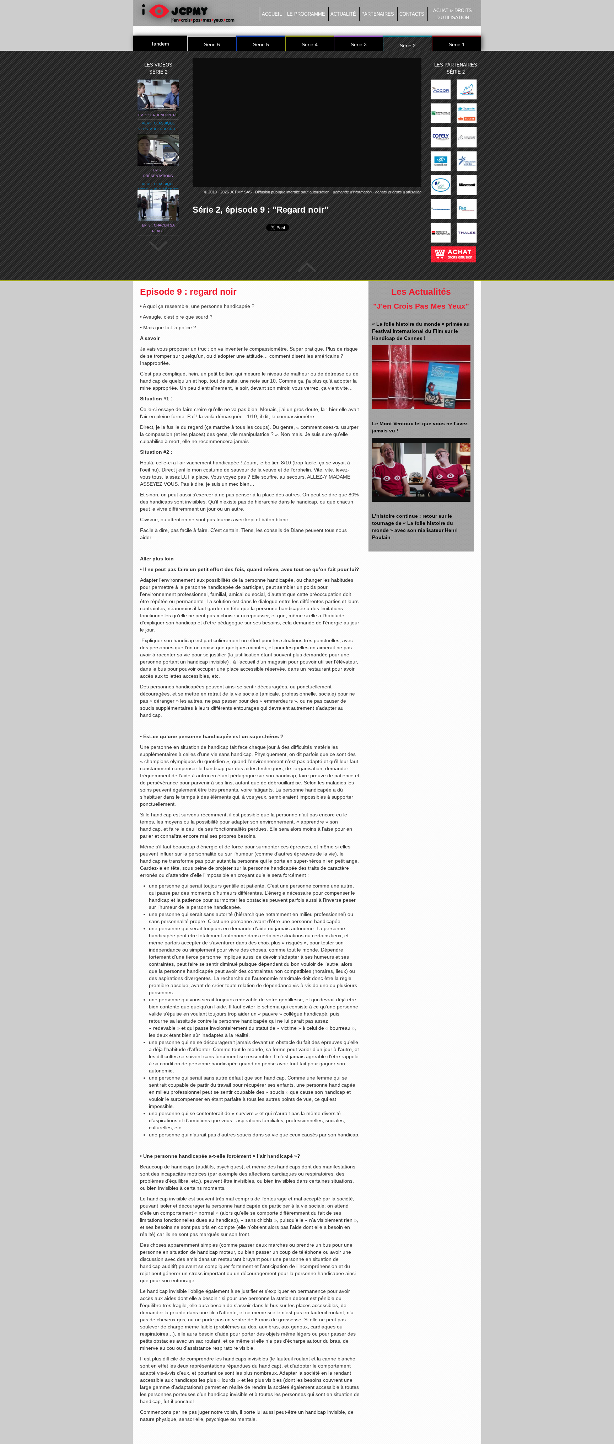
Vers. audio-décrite (158, 129)
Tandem (160, 44)
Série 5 (261, 44)
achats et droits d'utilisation (398, 192)
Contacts (411, 14)
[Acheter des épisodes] (453, 252)
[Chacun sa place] (158, 205)
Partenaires (377, 14)
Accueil (272, 14)
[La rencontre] (158, 94)
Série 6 (212, 44)
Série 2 (408, 45)
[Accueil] (188, 15)
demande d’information (352, 192)
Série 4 (310, 44)
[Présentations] (158, 150)
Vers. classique (158, 123)
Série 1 (457, 44)
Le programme (306, 14)
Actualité (343, 14)
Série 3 (359, 44)
